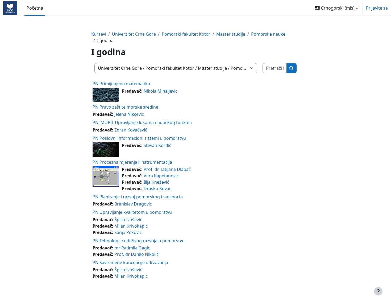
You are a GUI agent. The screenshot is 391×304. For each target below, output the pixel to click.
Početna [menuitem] (35, 8)
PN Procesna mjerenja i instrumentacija (132, 162)
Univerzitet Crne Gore (134, 34)
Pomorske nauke (268, 34)
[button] (336, 8)
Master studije (230, 34)
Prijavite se (377, 8)
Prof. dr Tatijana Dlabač (167, 169)
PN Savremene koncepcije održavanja (130, 262)
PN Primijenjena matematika (121, 84)
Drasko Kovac (157, 188)
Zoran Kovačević (130, 130)
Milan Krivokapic (131, 226)
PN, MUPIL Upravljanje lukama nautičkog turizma (142, 122)
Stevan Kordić (157, 145)
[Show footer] (378, 291)
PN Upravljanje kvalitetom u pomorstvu (132, 212)
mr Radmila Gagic (132, 248)
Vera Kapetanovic (161, 176)
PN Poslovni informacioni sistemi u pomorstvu (139, 138)
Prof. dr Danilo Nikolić (136, 254)
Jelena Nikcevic (129, 114)
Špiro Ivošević (128, 220)
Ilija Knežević (156, 182)
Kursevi (98, 34)
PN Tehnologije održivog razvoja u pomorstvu (139, 241)
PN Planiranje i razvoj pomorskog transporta (138, 197)
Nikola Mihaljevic (160, 91)
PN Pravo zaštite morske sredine (125, 107)
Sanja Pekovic (128, 232)
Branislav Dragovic (133, 204)
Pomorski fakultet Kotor (186, 34)
